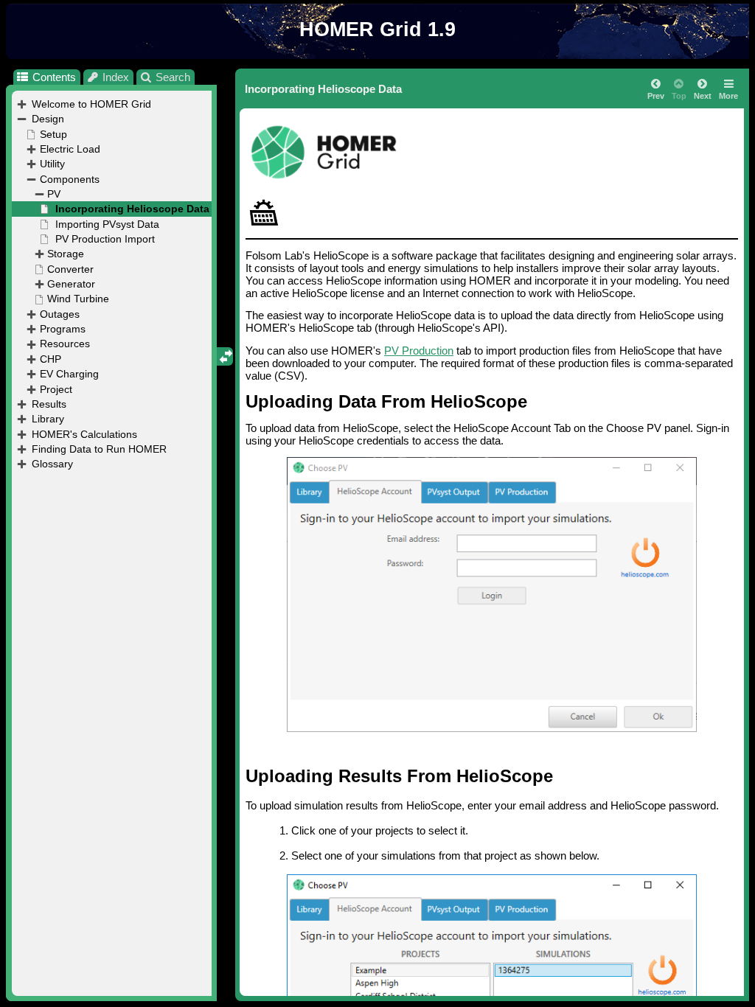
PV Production (418, 350)
